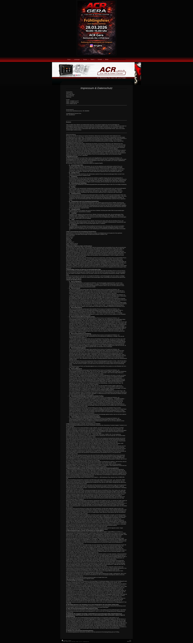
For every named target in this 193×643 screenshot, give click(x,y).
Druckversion (65, 640)
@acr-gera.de (75, 243)
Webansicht (129, 641)
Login (130, 640)
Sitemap (69, 640)
